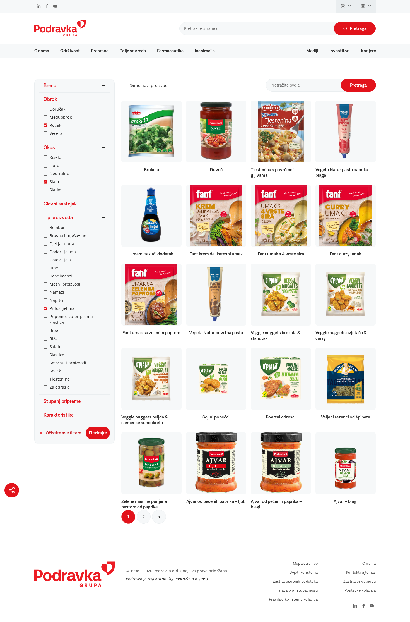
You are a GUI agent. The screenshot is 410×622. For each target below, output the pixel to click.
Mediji (312, 51)
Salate (56, 346)
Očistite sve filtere (63, 433)
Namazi (57, 292)
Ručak (55, 125)
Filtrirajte (98, 433)
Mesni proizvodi (65, 284)
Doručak (58, 109)
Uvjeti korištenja (303, 573)
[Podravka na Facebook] (47, 6)
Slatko (55, 189)
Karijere (368, 51)
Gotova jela (60, 259)
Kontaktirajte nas (361, 573)
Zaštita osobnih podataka (295, 581)
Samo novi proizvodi (149, 85)
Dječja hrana (62, 243)
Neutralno (59, 173)
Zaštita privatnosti (359, 581)
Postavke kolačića (360, 590)
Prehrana (99, 51)
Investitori (339, 51)
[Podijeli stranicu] (11, 490)
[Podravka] (60, 35)
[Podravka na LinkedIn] (39, 6)
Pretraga (358, 28)
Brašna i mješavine (68, 235)
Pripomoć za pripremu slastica (71, 319)
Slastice (57, 354)
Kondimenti (61, 276)
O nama (41, 51)
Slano (55, 181)
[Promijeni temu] (346, 6)
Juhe (54, 268)
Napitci (57, 300)
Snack (55, 371)
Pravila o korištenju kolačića (293, 599)
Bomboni (58, 227)
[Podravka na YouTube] (55, 6)
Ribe (54, 330)
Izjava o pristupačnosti (298, 590)
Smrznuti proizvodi (68, 362)
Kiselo (55, 157)
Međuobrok (61, 117)
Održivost (70, 51)
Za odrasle (60, 387)
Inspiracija (205, 51)
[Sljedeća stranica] (159, 517)
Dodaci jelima (63, 251)
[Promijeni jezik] (366, 6)
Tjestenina (60, 379)
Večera (56, 133)
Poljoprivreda (133, 51)
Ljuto (54, 165)
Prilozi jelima (62, 308)
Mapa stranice (305, 564)
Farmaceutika (170, 51)
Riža (54, 338)
